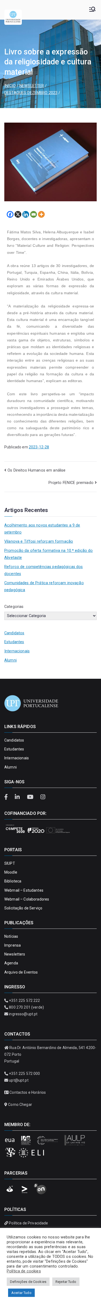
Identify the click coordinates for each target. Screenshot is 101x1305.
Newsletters (14, 954)
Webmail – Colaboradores (26, 899)
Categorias (13, 606)
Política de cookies (24, 1271)
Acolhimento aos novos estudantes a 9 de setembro (42, 529)
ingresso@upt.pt (23, 1014)
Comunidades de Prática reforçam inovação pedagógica (44, 586)
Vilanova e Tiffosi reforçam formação (38, 541)
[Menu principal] (92, 9)
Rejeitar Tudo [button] (65, 1282)
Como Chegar (20, 1104)
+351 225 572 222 (24, 1000)
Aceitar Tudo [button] (21, 1293)
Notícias (11, 936)
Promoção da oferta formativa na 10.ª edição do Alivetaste (48, 554)
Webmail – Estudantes (23, 890)
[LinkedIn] (18, 797)
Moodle (10, 872)
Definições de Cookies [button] (28, 1282)
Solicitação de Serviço (23, 908)
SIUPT (9, 863)
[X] (18, 214)
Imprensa (12, 945)
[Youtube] (30, 797)
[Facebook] (10, 214)
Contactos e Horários (27, 1092)
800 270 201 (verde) (26, 1007)
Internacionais (17, 651)
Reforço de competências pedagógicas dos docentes (43, 570)
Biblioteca (12, 881)
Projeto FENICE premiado (70, 482)
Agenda (11, 963)
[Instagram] (42, 797)
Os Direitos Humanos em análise (36, 470)
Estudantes (14, 642)
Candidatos (14, 633)
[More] (41, 214)
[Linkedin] (25, 214)
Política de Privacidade (28, 1223)
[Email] (33, 214)
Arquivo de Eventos (21, 972)
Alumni (10, 660)
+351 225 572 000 (24, 1073)
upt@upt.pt (18, 1080)
